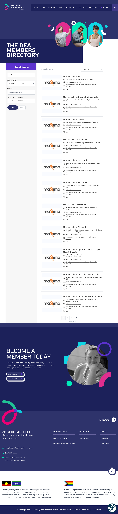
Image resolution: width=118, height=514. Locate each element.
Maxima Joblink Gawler (74, 119)
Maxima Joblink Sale (72, 76)
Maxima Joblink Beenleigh (75, 139)
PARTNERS (51, 8)
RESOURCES (70, 8)
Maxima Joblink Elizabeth (74, 227)
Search (14, 107)
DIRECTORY (81, 8)
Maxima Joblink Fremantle (75, 160)
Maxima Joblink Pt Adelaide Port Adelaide (82, 296)
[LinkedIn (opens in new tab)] (114, 419)
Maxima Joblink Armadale (75, 182)
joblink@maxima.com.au (73, 82)
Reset (22, 107)
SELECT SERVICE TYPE (15, 97)
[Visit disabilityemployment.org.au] (14, 7)
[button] (112, 508)
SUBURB (10, 89)
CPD (43, 8)
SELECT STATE (12, 80)
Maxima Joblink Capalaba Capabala (80, 97)
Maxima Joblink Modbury (74, 205)
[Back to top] (112, 471)
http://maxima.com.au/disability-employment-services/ (81, 85)
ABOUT (35, 8)
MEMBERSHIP (93, 8)
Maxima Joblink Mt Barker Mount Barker (81, 274)
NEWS (61, 8)
